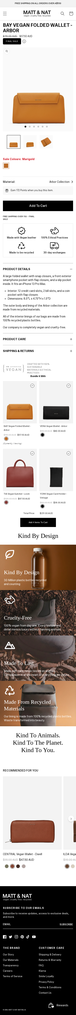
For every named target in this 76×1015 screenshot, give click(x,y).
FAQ (41, 965)
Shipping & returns (18, 351)
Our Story (8, 954)
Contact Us (45, 993)
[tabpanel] (39, 89)
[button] (62, 13)
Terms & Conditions (50, 987)
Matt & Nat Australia (17, 1010)
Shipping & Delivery (50, 954)
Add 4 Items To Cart (38, 522)
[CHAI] (12, 866)
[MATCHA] (7, 866)
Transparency (11, 965)
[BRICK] (67, 866)
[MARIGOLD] (6, 438)
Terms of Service (12, 976)
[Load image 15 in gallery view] (46, 141)
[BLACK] (42, 434)
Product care (14, 339)
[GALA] (6, 502)
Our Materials (11, 960)
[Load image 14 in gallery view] (29, 141)
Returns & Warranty (50, 960)
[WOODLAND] (18, 866)
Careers (7, 971)
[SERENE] (24, 866)
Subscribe (66, 924)
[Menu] (5, 13)
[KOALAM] (73, 866)
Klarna (42, 971)
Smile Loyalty (46, 976)
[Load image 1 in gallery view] (13, 141)
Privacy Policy (46, 982)
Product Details (16, 269)
